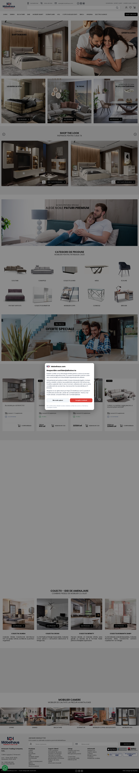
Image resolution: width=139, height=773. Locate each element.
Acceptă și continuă (81, 400)
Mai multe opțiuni (58, 400)
